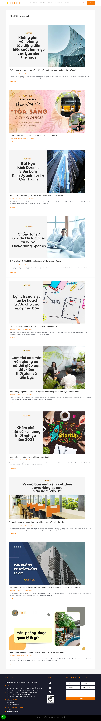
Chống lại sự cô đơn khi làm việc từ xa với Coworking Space (35, 261)
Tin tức (22, 73)
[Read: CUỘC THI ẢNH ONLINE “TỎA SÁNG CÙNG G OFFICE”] (47, 111)
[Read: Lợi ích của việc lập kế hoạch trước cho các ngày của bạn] (47, 302)
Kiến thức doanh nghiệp (15, 198)
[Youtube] (50, 687)
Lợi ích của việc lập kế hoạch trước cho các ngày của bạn (33, 326)
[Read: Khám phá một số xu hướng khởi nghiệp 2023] (47, 432)
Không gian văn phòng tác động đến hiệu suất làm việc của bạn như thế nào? (42, 70)
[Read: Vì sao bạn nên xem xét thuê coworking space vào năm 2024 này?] (47, 498)
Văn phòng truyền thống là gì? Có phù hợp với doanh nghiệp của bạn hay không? (44, 587)
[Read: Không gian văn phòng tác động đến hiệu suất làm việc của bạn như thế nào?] (47, 46)
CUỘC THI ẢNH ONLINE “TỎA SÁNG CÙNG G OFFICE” (33, 135)
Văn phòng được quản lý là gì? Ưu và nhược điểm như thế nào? (36, 652)
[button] (52, 3)
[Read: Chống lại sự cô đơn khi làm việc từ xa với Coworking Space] (47, 237)
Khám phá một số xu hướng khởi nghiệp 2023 (29, 457)
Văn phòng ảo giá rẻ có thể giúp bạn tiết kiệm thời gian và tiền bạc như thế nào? (44, 391)
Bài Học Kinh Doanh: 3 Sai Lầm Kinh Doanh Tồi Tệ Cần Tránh (36, 195)
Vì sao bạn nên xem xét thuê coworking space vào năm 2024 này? (38, 522)
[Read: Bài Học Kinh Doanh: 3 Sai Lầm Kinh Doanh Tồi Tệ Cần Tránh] (47, 171)
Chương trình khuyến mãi (15, 138)
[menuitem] (83, 3)
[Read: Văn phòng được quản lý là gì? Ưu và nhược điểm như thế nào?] (47, 628)
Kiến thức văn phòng (14, 73)
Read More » (12, 81)
